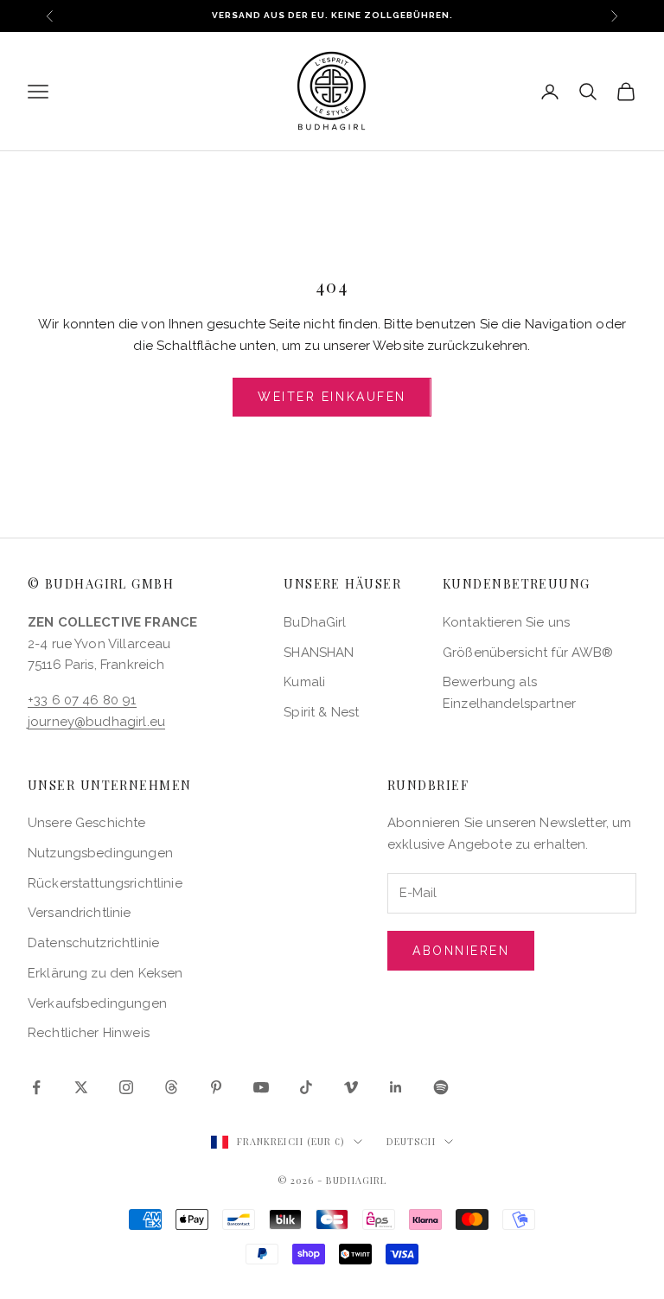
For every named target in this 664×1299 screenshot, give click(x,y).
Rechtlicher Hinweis (89, 1033)
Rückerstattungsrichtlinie (105, 883)
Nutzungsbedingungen (100, 853)
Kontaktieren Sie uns (506, 622)
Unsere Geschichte (87, 823)
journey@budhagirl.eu (96, 721)
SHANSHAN (319, 652)
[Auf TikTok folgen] (306, 1087)
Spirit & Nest (321, 712)
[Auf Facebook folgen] (36, 1087)
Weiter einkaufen (331, 397)
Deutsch (411, 1141)
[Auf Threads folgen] (171, 1087)
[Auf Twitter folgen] (81, 1087)
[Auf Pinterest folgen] (216, 1087)
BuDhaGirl (315, 622)
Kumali (304, 682)
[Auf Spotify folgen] (441, 1087)
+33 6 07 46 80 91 (82, 700)
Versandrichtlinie (79, 912)
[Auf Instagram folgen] (126, 1087)
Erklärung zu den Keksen (105, 973)
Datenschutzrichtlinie (93, 943)
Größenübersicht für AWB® (528, 652)
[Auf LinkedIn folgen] (396, 1087)
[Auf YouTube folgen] (261, 1087)
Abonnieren (460, 951)
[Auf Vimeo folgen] (351, 1087)
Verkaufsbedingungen (97, 1003)
